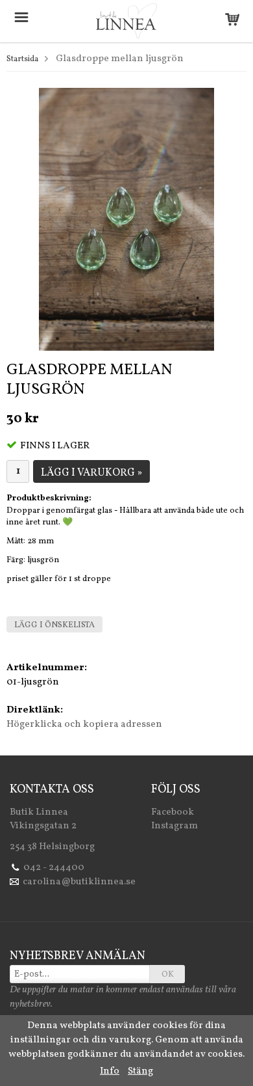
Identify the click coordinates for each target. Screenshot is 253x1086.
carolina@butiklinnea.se (79, 882)
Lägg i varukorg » (91, 473)
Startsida (22, 59)
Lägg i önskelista (54, 625)
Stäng (140, 1071)
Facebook (172, 812)
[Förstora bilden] (126, 219)
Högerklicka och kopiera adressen (84, 724)
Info (109, 1071)
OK (168, 975)
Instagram (174, 826)
